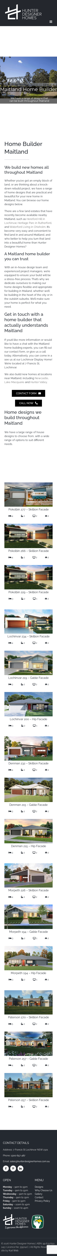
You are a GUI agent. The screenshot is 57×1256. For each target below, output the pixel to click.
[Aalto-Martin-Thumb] (28, 610)
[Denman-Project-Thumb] (28, 820)
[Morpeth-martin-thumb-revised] (28, 864)
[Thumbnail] (28, 483)
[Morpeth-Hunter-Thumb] (28, 905)
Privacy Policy (42, 1201)
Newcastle (41, 378)
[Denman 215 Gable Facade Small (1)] (28, 778)
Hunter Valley (38, 382)
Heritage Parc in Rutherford (34, 222)
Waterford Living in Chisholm (28, 226)
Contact (39, 1197)
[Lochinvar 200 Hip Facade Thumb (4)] (28, 693)
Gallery (38, 1194)
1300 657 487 (18, 1155)
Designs (39, 1187)
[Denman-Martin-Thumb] (28, 737)
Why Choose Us (43, 1190)
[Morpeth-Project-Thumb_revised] (28, 947)
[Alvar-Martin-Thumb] (28, 524)
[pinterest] (13, 1168)
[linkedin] (20, 1168)
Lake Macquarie (14, 382)
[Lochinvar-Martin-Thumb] (28, 991)
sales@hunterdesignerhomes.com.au (30, 1161)
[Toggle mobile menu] (51, 21)
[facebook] (6, 1168)
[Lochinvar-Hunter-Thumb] (28, 1032)
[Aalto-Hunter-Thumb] (28, 651)
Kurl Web (13, 1250)
